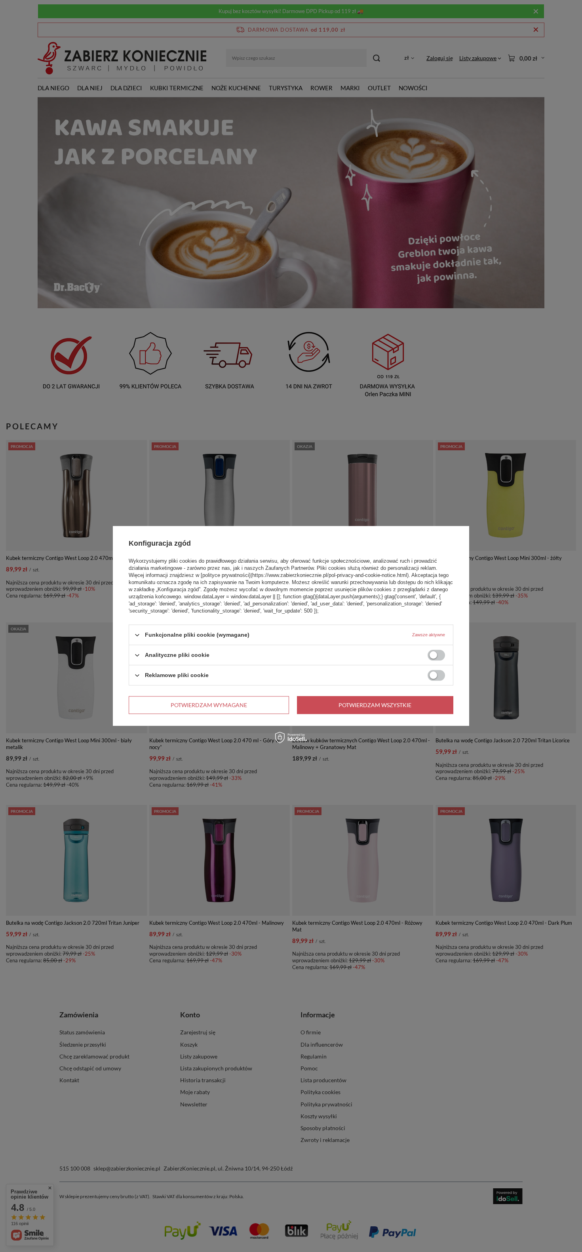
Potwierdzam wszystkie (375, 705)
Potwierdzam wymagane (209, 705)
